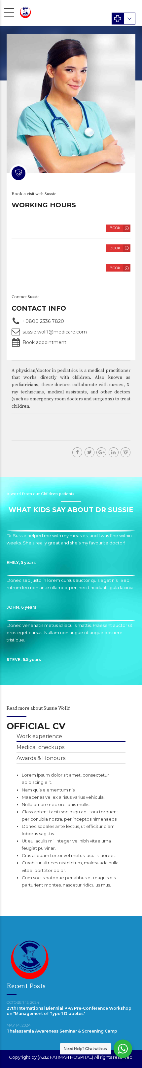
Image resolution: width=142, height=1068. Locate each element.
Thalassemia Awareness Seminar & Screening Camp (62, 1031)
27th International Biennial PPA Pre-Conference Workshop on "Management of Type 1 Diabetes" (69, 1011)
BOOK (115, 228)
